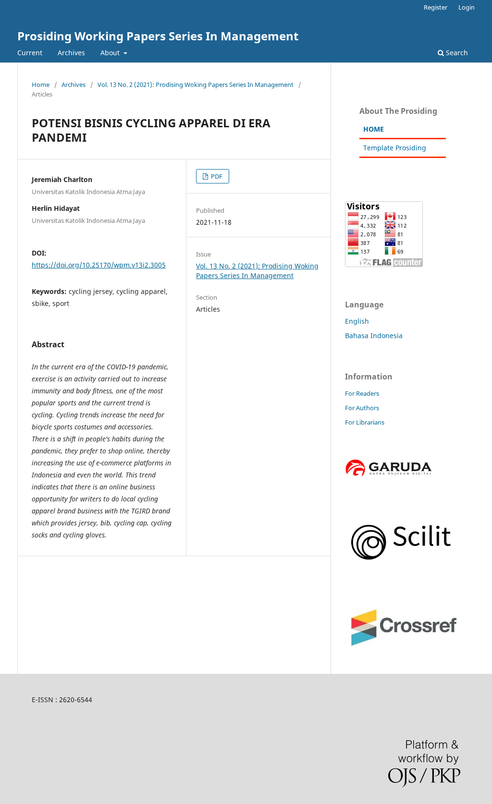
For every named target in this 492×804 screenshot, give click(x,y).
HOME (373, 129)
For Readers (362, 393)
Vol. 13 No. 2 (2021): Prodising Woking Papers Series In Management (196, 84)
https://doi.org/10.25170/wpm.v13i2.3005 (99, 264)
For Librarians (364, 422)
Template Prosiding (394, 147)
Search (456, 52)
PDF (215, 176)
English (357, 321)
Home (40, 84)
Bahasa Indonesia (374, 335)
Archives (71, 52)
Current (29, 52)
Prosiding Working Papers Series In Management (157, 36)
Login (466, 7)
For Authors (362, 407)
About (111, 52)
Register (435, 7)
